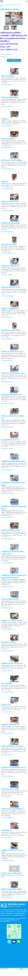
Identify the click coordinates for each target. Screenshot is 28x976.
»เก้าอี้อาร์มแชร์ (8, 4)
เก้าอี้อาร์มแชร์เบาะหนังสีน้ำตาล (11, 330)
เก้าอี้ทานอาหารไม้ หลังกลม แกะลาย (12, 351)
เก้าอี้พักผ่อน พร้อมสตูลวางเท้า (10, 724)
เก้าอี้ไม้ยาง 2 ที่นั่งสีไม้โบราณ (10, 309)
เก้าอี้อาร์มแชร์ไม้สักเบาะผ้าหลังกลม (12, 746)
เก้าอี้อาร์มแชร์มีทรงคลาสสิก (10, 599)
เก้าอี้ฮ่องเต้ (4, 181)
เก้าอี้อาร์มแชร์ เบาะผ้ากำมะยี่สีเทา (12, 160)
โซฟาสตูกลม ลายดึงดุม (8, 642)
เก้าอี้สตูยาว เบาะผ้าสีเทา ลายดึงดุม (12, 620)
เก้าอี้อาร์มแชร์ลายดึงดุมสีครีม (10, 223)
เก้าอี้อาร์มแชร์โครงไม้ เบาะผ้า (10, 287)
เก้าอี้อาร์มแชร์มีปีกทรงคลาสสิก (10, 530)
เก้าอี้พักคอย (4, 119)
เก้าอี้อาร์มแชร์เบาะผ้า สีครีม (10, 201)
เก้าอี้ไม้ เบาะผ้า (6, 705)
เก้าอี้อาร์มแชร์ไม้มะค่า (8, 139)
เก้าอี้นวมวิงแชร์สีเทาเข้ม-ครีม (10, 266)
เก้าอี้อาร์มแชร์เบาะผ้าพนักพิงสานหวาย (13, 767)
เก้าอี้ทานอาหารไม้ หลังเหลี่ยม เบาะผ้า (13, 373)
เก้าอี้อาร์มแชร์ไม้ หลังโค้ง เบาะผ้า (11, 394)
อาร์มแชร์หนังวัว (6, 830)
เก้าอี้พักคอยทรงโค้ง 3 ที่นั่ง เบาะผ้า (12, 663)
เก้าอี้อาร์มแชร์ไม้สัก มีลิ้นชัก (10, 97)
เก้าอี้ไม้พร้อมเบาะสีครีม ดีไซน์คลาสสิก (13, 461)
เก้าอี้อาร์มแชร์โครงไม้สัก (9, 244)
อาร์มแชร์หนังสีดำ (6, 683)
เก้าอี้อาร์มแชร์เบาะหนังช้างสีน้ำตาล (12, 809)
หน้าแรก (2, 4)
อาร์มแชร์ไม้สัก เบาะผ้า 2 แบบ (10, 440)
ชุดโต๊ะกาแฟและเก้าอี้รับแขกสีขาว (12, 873)
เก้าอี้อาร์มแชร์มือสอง (7, 76)
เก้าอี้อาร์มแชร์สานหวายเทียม (10, 789)
